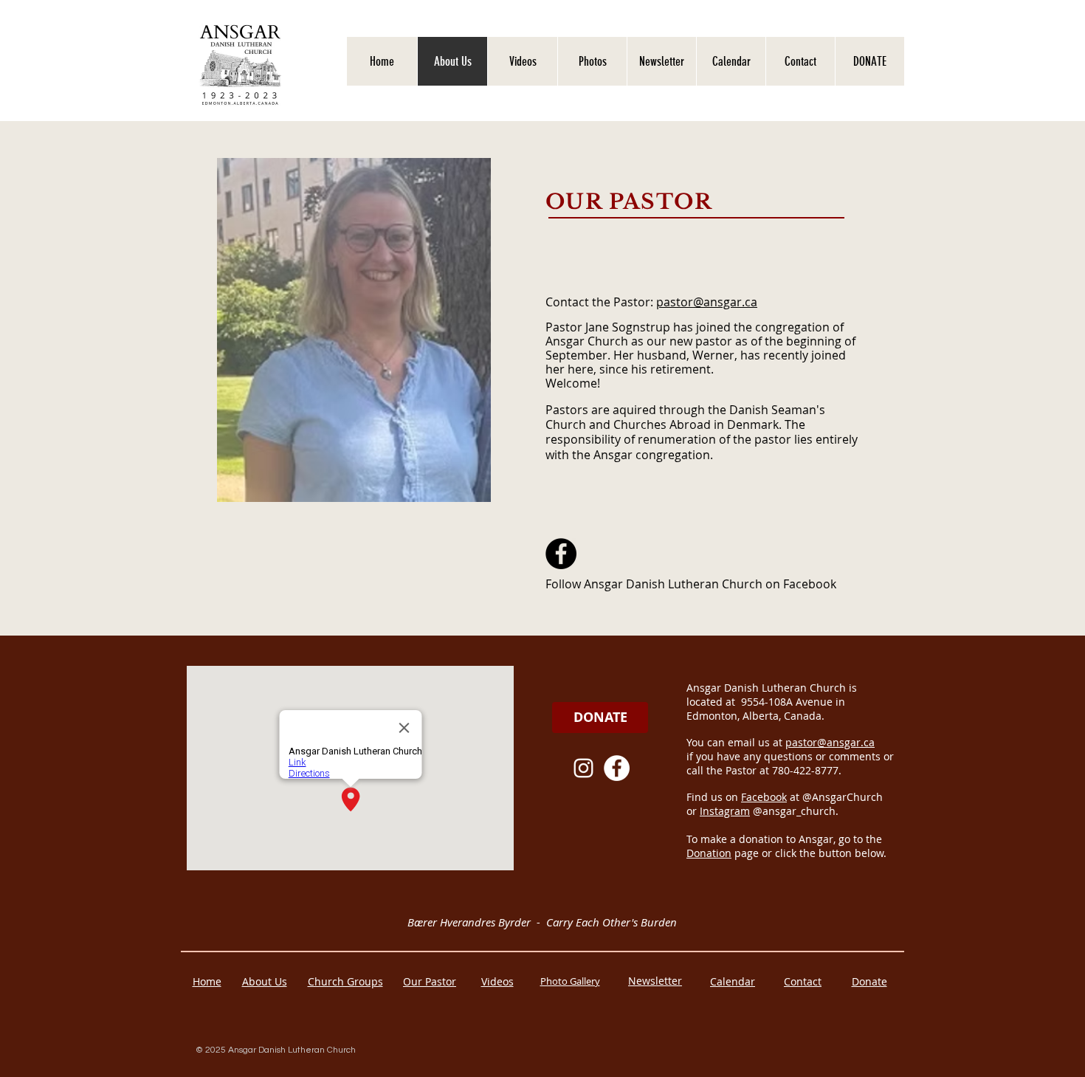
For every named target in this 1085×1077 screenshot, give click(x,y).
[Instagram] (583, 768)
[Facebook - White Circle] (617, 768)
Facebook (764, 797)
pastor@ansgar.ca (706, 302)
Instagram (725, 811)
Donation (708, 853)
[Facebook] (560, 553)
